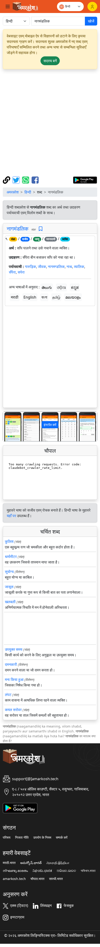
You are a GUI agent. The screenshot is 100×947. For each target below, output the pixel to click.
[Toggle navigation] (8, 6)
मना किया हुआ (14, 679)
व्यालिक (79, 266)
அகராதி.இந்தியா (57, 863)
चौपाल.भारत (37, 879)
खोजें (91, 21)
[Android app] (20, 807)
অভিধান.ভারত (88, 871)
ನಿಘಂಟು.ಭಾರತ (42, 871)
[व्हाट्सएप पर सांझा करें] (26, 179)
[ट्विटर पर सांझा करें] (16, 179)
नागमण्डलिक (56, 266)
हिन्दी (27, 192)
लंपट (8, 694)
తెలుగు (47, 287)
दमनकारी (11, 664)
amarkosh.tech (14, 879)
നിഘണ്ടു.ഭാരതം (15, 871)
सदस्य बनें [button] (50, 60)
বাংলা (44, 297)
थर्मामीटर (11, 556)
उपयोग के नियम (42, 837)
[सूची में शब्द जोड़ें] (40, 229)
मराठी (14, 297)
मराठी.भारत (9, 863)
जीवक (42, 266)
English (29, 297)
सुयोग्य (9, 571)
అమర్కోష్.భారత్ (31, 863)
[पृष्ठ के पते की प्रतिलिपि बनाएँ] (7, 179)
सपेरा (21, 272)
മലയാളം (73, 297)
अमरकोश (13, 192)
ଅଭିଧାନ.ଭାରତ (66, 871)
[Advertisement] (50, 123)
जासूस (9, 586)
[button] (10, 426)
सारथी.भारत (56, 879)
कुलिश (9, 541)
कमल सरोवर (13, 709)
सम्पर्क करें (61, 837)
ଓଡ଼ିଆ (61, 287)
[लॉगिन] (92, 6)
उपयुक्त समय (13, 649)
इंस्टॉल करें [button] (50, 424)
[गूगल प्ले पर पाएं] (85, 179)
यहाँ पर (11, 515)
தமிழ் (56, 297)
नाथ (69, 266)
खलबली (10, 601)
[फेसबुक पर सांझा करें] (35, 179)
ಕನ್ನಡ (75, 287)
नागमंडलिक (17, 228)
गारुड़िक (30, 266)
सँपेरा (12, 272)
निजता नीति (22, 837)
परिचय (6, 837)
